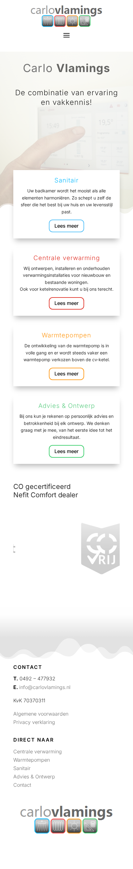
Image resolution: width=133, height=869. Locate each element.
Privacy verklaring (34, 722)
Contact (22, 785)
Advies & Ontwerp (34, 776)
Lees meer (66, 226)
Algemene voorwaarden (40, 714)
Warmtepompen (31, 760)
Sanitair (22, 768)
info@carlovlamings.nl (45, 687)
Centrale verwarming (37, 751)
